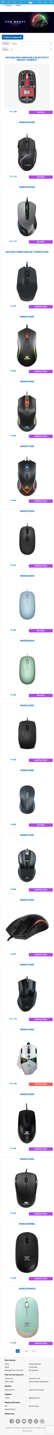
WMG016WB (27, 381)
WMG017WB (27, 446)
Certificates (33, 1367)
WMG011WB (27, 835)
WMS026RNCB (27, 1288)
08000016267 (34, 1398)
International (9, 1389)
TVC (6, 1406)
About (7, 1367)
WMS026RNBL (27, 1224)
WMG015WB (27, 316)
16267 (7, 1398)
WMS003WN (27, 511)
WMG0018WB (27, 122)
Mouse (18, 5)
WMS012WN (27, 705)
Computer (8, 5)
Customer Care (34, 1378)
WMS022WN (27, 1094)
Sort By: (6, 43)
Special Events (10, 1409)
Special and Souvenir (36, 1389)
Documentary (34, 1406)
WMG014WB (27, 1029)
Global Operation (35, 1364)
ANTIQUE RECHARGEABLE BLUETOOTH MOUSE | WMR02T (27, 58)
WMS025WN (27, 1159)
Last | (34, 1351)
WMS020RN (27, 770)
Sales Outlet (9, 1381)
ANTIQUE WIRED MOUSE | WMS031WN (27, 252)
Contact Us (9, 1378)
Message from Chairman (14, 1370)
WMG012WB (27, 900)
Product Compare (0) (13, 37)
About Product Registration (39, 1381)
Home (7, 1364)
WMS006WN (27, 640)
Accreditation (34, 1370)
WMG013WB (27, 964)
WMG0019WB (27, 187)
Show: (5, 49)
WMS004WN (27, 576)
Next (27, 1351)
